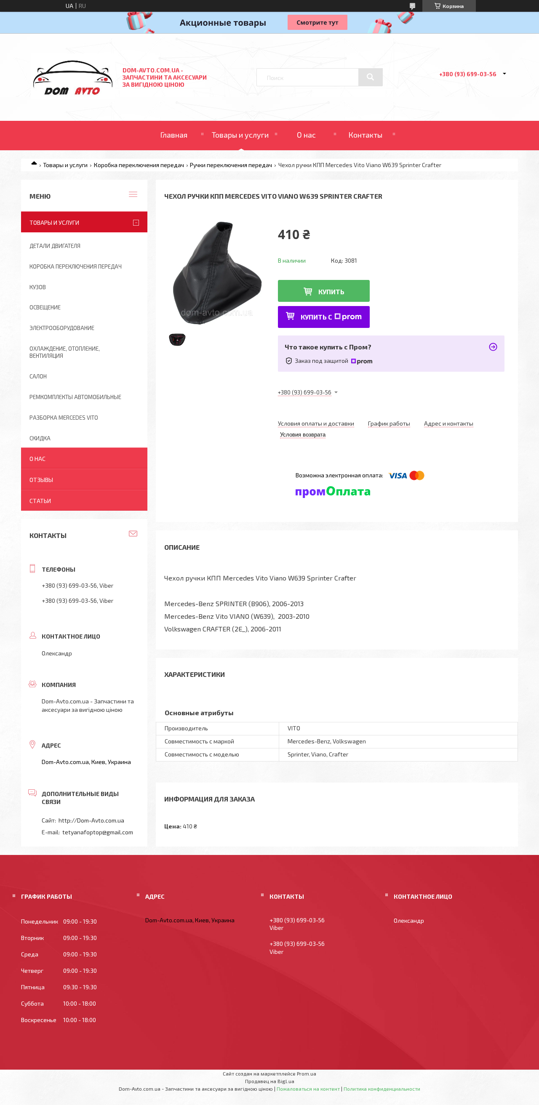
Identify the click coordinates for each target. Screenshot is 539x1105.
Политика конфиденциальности (382, 1089)
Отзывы (41, 479)
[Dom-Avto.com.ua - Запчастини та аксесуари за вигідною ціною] (73, 97)
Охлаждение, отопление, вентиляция (64, 352)
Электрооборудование (61, 328)
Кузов (37, 287)
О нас (306, 134)
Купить (331, 292)
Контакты (365, 134)
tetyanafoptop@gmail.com (97, 832)
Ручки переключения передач (231, 164)
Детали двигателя (54, 245)
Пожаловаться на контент (308, 1089)
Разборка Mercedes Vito (63, 417)
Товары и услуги (240, 134)
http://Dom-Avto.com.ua (91, 820)
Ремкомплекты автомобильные (75, 397)
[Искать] (370, 77)
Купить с (316, 317)
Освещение (45, 307)
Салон (38, 376)
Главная (173, 134)
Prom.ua (306, 1073)
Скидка (40, 438)
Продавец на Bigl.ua (269, 1081)
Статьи (40, 500)
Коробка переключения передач (139, 164)
